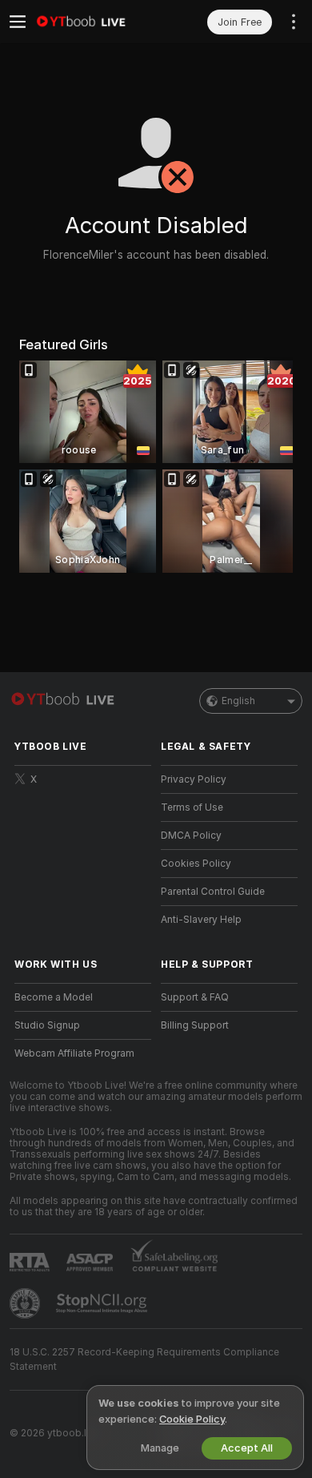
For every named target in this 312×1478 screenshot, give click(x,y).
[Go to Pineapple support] (26, 1303)
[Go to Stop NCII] (103, 1303)
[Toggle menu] (17, 21)
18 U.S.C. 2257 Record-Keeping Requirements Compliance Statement (144, 1359)
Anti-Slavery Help (201, 919)
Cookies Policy (196, 863)
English (238, 701)
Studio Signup (47, 1025)
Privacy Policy (193, 779)
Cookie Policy (192, 1419)
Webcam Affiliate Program (74, 1053)
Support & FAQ (195, 997)
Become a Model (53, 997)
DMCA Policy (191, 835)
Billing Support (195, 1025)
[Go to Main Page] (95, 21)
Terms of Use (192, 807)
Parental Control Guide (213, 891)
